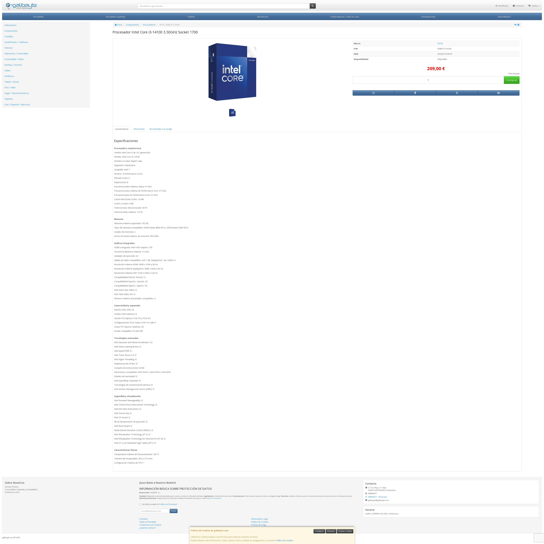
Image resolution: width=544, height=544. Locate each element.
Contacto (519, 5)
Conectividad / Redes (14, 59)
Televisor (8, 47)
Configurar (319, 531)
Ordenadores (10, 25)
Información (138, 129)
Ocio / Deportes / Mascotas (17, 104)
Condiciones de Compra (150, 524)
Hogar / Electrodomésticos (16, 93)
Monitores (262, 16)
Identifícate (503, 5)
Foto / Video (10, 87)
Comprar (511, 80)
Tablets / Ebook (11, 81)
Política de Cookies (284, 540)
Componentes (10, 30)
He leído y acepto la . (159, 504)
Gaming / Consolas (13, 64)
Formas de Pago (258, 524)
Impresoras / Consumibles (16, 53)
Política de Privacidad (214, 498)
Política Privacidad (147, 521)
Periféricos (9, 76)
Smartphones (428, 16)
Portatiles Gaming (115, 16)
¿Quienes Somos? (147, 527)
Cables (7, 70)
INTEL (440, 43)
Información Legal (259, 519)
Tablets (191, 16)
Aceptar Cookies (345, 531)
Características (121, 129)
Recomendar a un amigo (160, 129)
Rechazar (331, 531)
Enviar (173, 511)
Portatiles (38, 16)
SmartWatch (504, 16)
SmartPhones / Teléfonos (16, 42)
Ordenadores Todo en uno (345, 16)
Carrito (534, 5)
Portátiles (8, 36)
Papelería (8, 98)
